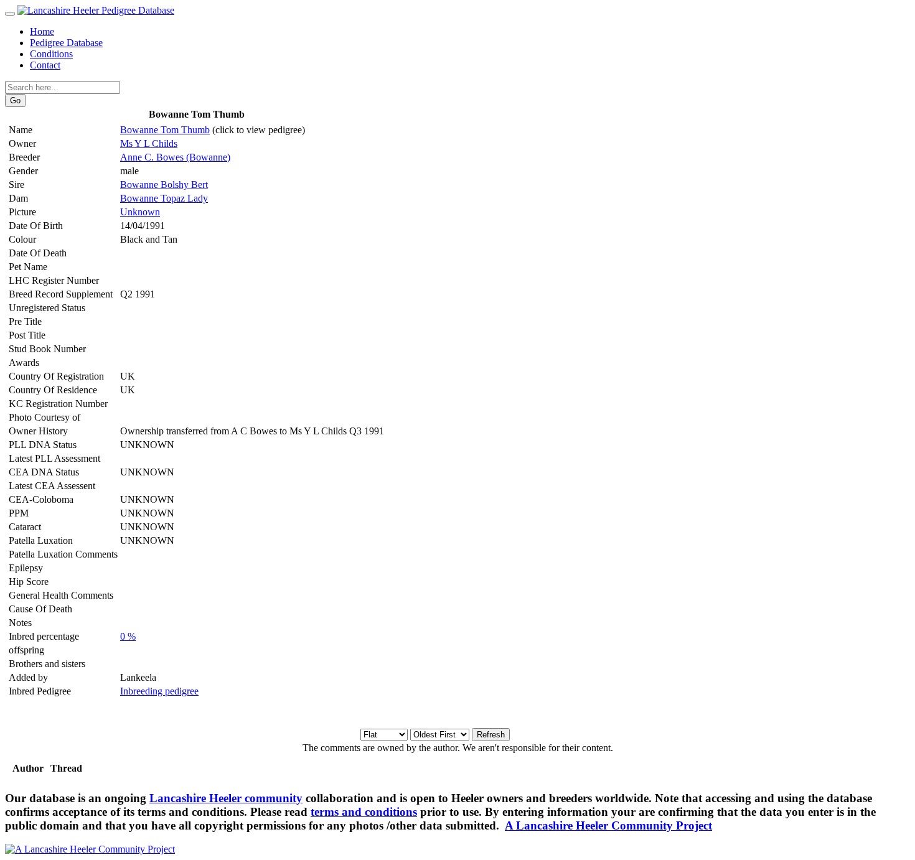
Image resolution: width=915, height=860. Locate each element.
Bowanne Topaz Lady (164, 198)
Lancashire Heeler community (226, 798)
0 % (128, 636)
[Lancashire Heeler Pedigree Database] (95, 10)
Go (15, 100)
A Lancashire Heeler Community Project (608, 825)
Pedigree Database (66, 42)
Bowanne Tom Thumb (165, 129)
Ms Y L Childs (148, 143)
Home (42, 31)
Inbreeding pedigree (159, 691)
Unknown (140, 212)
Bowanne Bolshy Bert (164, 184)
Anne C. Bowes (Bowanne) (175, 157)
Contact (45, 65)
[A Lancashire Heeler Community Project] (90, 849)
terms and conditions (364, 811)
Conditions (51, 54)
